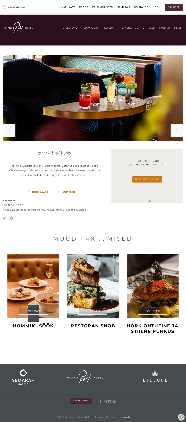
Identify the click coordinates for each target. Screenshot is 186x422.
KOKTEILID (68, 192)
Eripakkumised (102, 7)
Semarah (123, 7)
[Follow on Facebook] (100, 401)
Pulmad (164, 28)
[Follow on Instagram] (105, 401)
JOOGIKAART (40, 192)
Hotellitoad (69, 28)
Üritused (149, 28)
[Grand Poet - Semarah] (15, 7)
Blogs (83, 7)
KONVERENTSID (129, 28)
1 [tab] (149, 201)
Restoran (109, 28)
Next (177, 130)
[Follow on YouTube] (114, 401)
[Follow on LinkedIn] (109, 401)
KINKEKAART (67, 7)
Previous (9, 130)
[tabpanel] (147, 176)
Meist (177, 28)
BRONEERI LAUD (147, 179)
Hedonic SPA (90, 28)
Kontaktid (141, 7)
